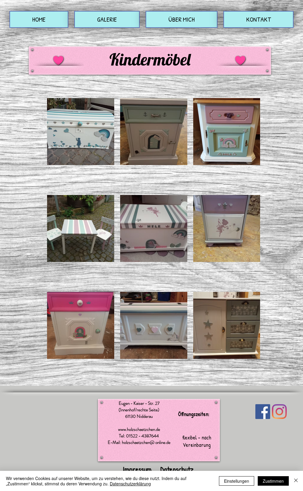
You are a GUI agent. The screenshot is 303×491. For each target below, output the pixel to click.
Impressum (137, 469)
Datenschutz (177, 469)
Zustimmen (273, 481)
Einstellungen (236, 481)
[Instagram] (279, 411)
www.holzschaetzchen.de (139, 429)
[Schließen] (295, 481)
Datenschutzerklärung (130, 484)
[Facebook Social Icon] (262, 411)
